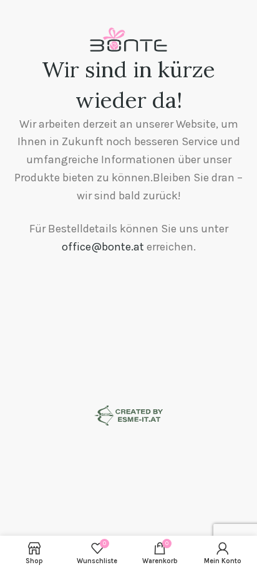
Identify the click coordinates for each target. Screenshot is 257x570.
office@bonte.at (103, 247)
